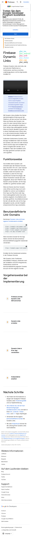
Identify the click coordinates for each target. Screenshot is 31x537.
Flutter (21, 412)
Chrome (3, 513)
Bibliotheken (4, 461)
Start (15, 34)
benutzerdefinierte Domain (15, 419)
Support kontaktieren (6, 487)
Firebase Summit (5, 474)
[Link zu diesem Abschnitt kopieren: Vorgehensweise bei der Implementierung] (25, 282)
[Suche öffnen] (17, 2)
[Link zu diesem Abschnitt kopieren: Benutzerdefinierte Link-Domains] (21, 215)
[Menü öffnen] (2, 2)
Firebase (3, 516)
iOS (11, 412)
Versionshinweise (5, 494)
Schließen (15, 30)
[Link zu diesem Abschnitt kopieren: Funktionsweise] (23, 159)
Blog (2, 471)
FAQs (2, 497)
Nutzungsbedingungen (7, 527)
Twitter (3, 477)
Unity (8, 414)
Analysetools (16, 424)
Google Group (5, 492)
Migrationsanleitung (17, 106)
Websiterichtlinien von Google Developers (14, 438)
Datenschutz (18, 527)
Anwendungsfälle (21, 401)
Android (15, 412)
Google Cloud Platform (7, 518)
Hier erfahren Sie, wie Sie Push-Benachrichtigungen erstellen (16, 408)
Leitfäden (3, 453)
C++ (14, 414)
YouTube (3, 479)
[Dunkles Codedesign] (26, 225)
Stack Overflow (5, 489)
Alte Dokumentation (6, 500)
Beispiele (3, 459)
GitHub (3, 464)
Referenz (3, 456)
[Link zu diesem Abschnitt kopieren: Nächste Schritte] (25, 392)
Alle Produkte (4, 521)
